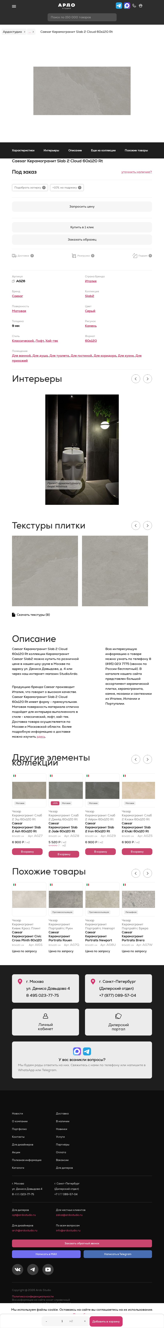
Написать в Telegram (117, 1254)
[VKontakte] (17, 1270)
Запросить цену (82, 206)
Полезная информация (26, 1160)
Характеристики (23, 150)
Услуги (60, 1137)
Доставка (62, 1113)
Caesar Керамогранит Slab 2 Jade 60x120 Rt (63, 827)
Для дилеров (64, 1168)
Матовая (19, 311)
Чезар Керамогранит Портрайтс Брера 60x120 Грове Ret (135, 924)
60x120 (91, 341)
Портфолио (19, 1129)
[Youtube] (48, 1270)
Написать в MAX (46, 1254)
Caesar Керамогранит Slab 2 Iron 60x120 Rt (99, 827)
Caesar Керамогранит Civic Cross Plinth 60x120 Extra (27, 938)
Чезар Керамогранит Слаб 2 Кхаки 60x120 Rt (137, 815)
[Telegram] (32, 1270)
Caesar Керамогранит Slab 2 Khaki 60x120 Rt (136, 827)
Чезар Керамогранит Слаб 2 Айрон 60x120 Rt (100, 815)
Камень (91, 326)
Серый (90, 311)
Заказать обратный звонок (82, 1243)
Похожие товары (136, 150)
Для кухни (126, 356)
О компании (20, 1121)
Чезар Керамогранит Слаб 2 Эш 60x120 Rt (27, 815)
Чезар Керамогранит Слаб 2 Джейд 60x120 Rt (64, 815)
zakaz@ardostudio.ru (69, 1215)
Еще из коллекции (103, 150)
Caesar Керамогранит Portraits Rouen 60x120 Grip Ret (61, 938)
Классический (23, 341)
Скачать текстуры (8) (33, 615)
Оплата (61, 1152)
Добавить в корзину (106, 1321)
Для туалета (59, 356)
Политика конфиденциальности (33, 1296)
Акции (16, 1152)
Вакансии (62, 1160)
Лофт (39, 341)
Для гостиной (81, 356)
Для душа (40, 356)
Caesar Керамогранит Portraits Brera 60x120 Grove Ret (135, 938)
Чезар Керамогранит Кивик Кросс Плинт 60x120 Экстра (26, 924)
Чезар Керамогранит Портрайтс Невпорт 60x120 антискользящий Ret (100, 924)
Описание (75, 150)
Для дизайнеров (22, 1144)
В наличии (62, 1121)
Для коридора (105, 356)
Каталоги (18, 1168)
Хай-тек (51, 341)
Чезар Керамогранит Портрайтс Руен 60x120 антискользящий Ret (64, 924)
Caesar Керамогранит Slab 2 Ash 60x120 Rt (26, 827)
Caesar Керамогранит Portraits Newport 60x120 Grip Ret (98, 938)
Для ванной (21, 356)
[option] (82, 91)
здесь (41, 736)
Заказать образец (82, 239)
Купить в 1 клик (82, 227)
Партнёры (62, 1144)
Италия (91, 281)
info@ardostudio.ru (68, 1230)
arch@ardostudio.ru (24, 1230)
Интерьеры (51, 150)
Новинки (61, 1129)
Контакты (18, 1137)
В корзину (27, 851)
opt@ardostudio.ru (24, 1215)
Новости (17, 1113)
